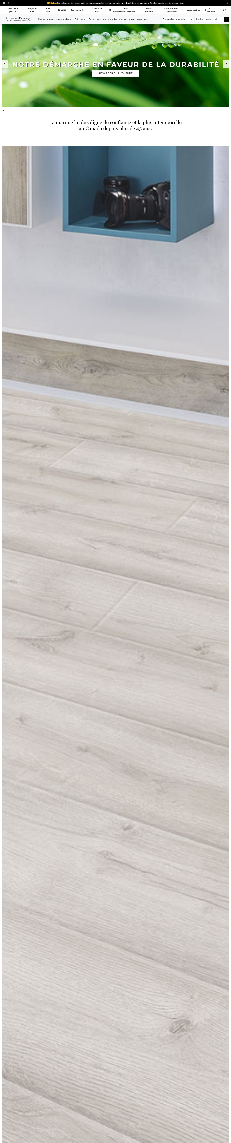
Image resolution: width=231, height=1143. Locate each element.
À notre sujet (110, 19)
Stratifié (62, 10)
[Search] (226, 19)
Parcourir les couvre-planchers (54, 19)
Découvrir (80, 19)
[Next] (226, 64)
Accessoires (193, 10)
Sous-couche (149, 10)
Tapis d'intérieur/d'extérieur (124, 10)
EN (226, 10)
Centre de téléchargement (133, 19)
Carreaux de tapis (96, 10)
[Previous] (5, 64)
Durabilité (94, 19)
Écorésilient (77, 10)
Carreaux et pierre (12, 10)
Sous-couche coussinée (171, 10)
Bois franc (48, 10)
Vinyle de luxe (32, 10)
